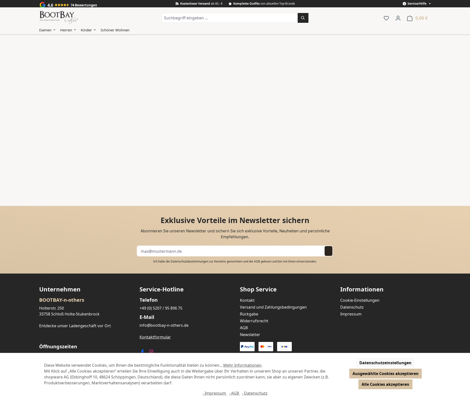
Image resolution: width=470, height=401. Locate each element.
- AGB (234, 393)
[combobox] (230, 18)
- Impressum (214, 393)
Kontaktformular (155, 337)
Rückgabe (249, 314)
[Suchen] (303, 18)
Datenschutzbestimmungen (189, 261)
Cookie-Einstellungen (359, 300)
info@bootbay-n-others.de (164, 325)
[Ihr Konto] (398, 18)
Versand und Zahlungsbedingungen (273, 307)
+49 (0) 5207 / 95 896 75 (161, 308)
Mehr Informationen (242, 365)
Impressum (351, 314)
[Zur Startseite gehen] (58, 17)
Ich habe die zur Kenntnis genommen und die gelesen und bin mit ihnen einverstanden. (235, 261)
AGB (257, 261)
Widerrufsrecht (254, 321)
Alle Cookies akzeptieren (385, 384)
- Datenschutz (255, 393)
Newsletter (250, 334)
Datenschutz (352, 307)
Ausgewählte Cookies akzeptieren (385, 373)
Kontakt (247, 300)
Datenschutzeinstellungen (385, 362)
